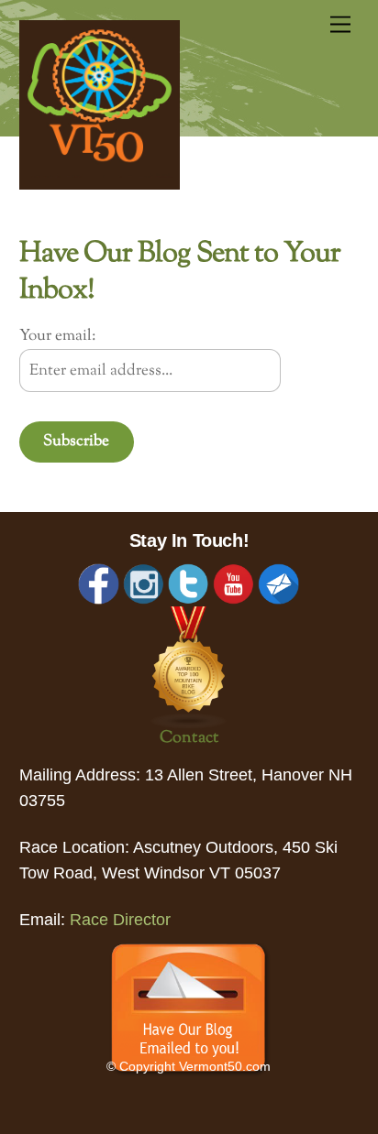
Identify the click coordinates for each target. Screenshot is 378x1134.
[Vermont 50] (99, 184)
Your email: (57, 336)
